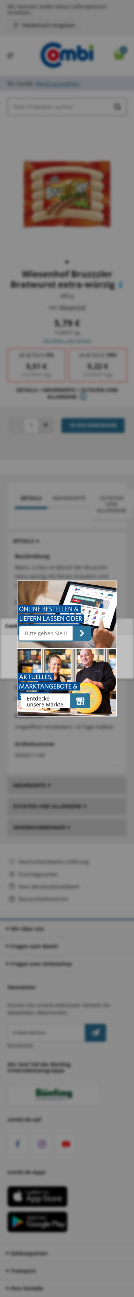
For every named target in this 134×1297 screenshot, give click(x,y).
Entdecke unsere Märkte (45, 701)
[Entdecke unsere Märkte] (80, 700)
